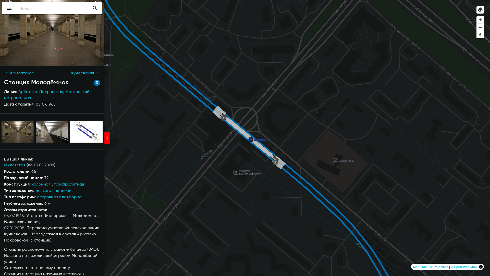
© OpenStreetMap (464, 266)
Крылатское (22, 73)
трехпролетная (69, 184)
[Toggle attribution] (481, 267)
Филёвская (15, 165)
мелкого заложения (54, 190)
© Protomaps (439, 266)
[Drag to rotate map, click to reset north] (480, 34)
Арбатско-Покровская (40, 91)
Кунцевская (82, 73)
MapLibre (420, 266)
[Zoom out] (480, 27)
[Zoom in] (480, 20)
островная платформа (59, 196)
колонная (41, 184)
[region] (245, 138)
